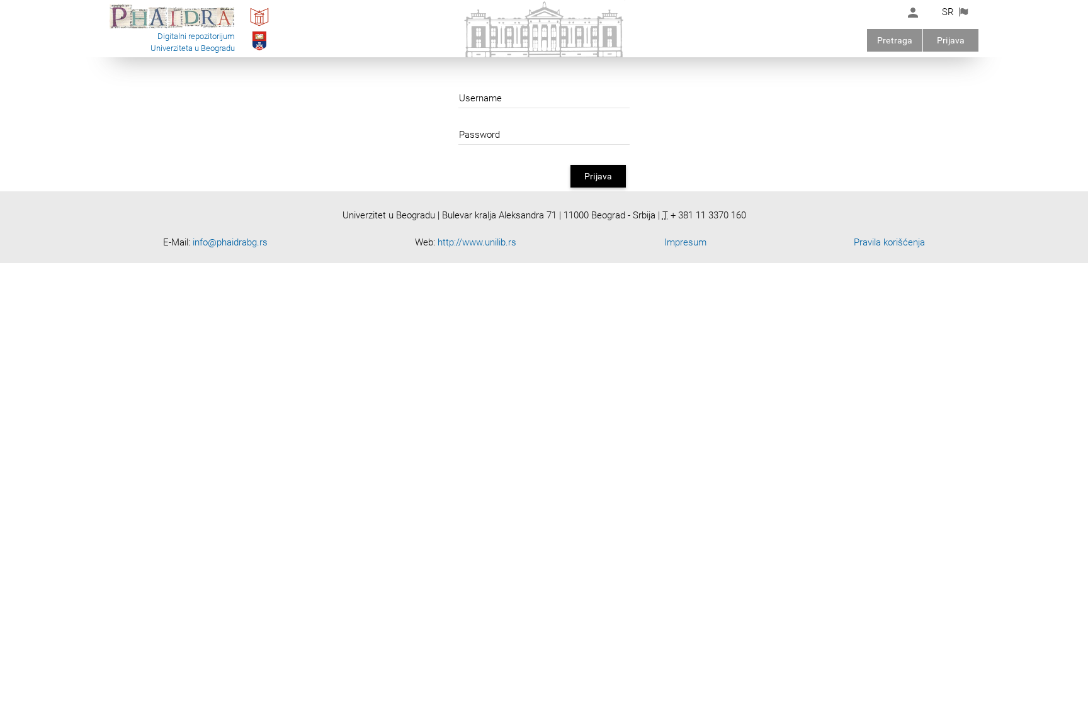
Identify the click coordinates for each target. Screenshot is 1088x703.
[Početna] (172, 27)
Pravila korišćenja (889, 242)
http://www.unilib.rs (477, 242)
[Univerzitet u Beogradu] (259, 49)
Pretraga (894, 40)
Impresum (685, 242)
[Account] (913, 12)
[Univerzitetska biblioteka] (259, 25)
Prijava (951, 40)
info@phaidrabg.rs (230, 242)
